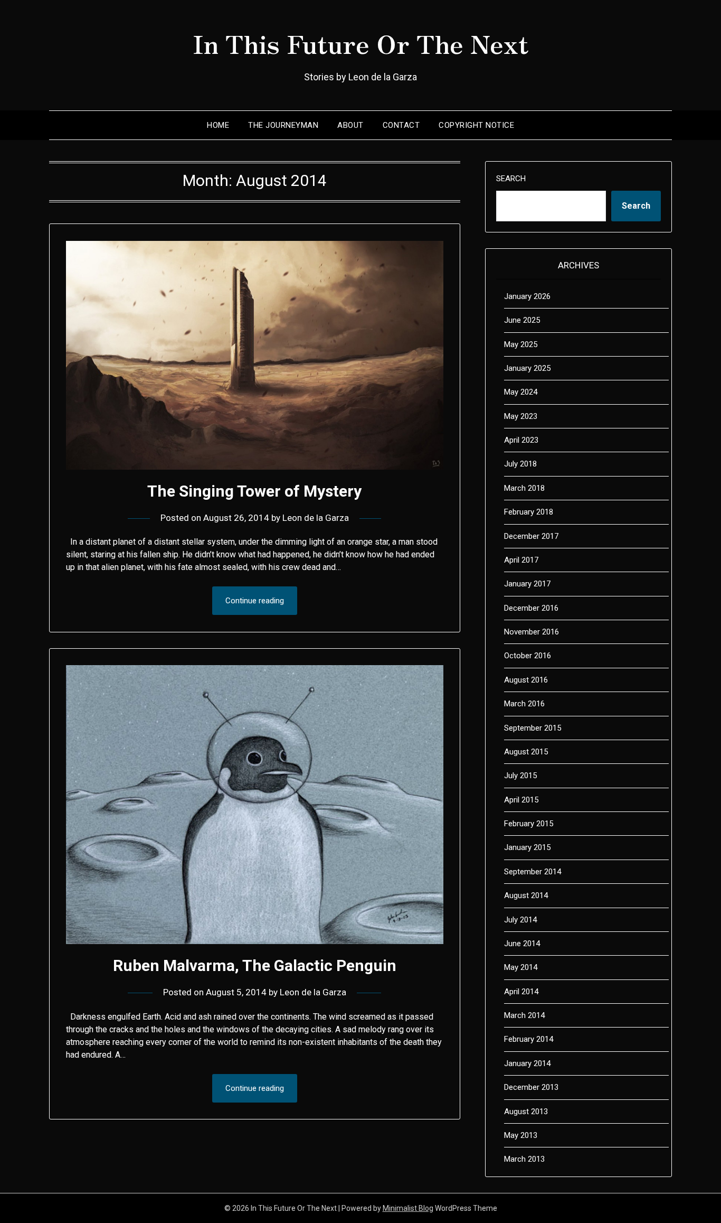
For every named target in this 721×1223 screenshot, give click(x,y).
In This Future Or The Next (360, 42)
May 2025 (520, 344)
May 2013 (520, 1135)
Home (218, 125)
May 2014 (520, 967)
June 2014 (522, 943)
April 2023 (521, 440)
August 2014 (526, 895)
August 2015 (526, 752)
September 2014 (532, 871)
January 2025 (527, 368)
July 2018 (520, 464)
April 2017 (521, 560)
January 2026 (527, 296)
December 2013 (531, 1087)
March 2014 (524, 1015)
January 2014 (527, 1063)
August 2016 (526, 680)
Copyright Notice (476, 125)
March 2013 (524, 1159)
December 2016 (531, 608)
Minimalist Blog (408, 1208)
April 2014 (521, 991)
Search (511, 178)
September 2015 (532, 728)
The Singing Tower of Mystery (254, 491)
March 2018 (524, 488)
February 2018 (528, 512)
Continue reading (254, 600)
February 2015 (528, 823)
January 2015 (527, 847)
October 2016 (527, 655)
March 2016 (524, 703)
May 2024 (520, 392)
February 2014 (528, 1039)
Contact (401, 125)
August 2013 (526, 1111)
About (350, 125)
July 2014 (520, 920)
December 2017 (531, 536)
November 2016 (531, 632)
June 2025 (522, 320)
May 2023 (520, 416)
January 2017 (527, 584)
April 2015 (521, 800)
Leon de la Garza (315, 517)
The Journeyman (283, 125)
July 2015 (520, 775)
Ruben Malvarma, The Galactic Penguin (254, 965)
